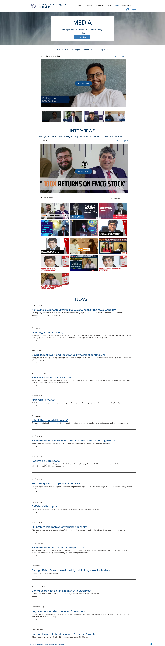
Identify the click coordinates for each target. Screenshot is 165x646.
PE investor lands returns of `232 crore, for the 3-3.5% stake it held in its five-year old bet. (66, 594)
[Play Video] (51, 116)
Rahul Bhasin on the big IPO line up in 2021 (58, 547)
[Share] (116, 56)
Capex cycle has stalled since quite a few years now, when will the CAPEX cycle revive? (66, 509)
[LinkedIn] (151, 644)
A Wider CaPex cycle (44, 506)
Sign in (123, 56)
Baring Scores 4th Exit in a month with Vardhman (61, 590)
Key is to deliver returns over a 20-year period (60, 611)
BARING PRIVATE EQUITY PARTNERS (52, 5)
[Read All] (35, 318)
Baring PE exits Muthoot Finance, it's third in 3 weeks (64, 633)
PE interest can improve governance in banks (59, 526)
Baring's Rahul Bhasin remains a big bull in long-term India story (71, 570)
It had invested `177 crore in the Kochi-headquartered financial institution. (60, 637)
